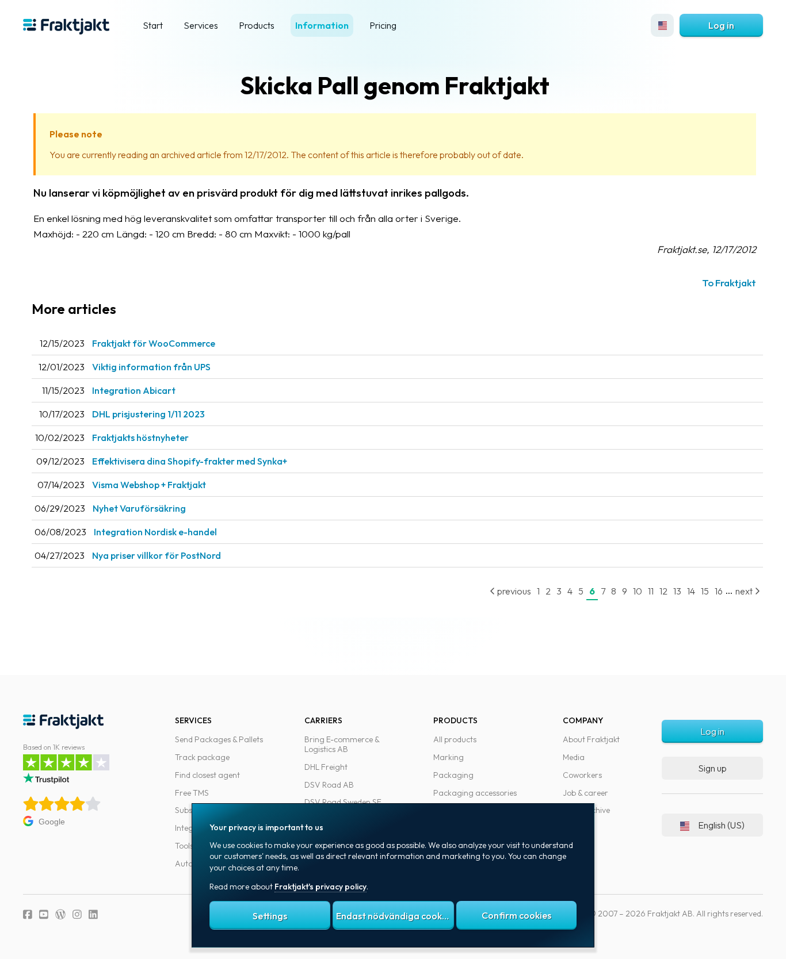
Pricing (382, 25)
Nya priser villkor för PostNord (156, 555)
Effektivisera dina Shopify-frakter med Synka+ (189, 461)
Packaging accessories (475, 793)
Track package (202, 757)
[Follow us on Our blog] (60, 914)
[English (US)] (662, 25)
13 (677, 591)
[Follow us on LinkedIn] (93, 914)
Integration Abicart (133, 390)
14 (691, 591)
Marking (448, 757)
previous (513, 591)
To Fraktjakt (729, 283)
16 (719, 591)
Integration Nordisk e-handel (155, 532)
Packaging (453, 775)
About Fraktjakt (591, 739)
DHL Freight (326, 767)
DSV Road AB (329, 785)
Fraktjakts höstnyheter (140, 437)
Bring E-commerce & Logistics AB (341, 744)
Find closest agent (207, 775)
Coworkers (582, 775)
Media (574, 757)
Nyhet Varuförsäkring (139, 508)
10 (637, 591)
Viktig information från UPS (151, 367)
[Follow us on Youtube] (43, 914)
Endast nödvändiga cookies (394, 916)
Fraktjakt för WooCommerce (153, 343)
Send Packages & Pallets (219, 739)
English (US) (721, 825)
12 (663, 591)
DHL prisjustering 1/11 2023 (148, 414)
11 (651, 591)
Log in (721, 25)
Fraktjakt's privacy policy (320, 886)
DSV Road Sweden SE (342, 802)
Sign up (712, 768)
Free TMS (192, 793)
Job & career (585, 793)
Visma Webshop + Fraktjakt (149, 484)
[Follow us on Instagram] (77, 914)
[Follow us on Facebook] (27, 914)
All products (454, 739)
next (744, 591)
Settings (270, 916)
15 (705, 591)
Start (153, 25)
